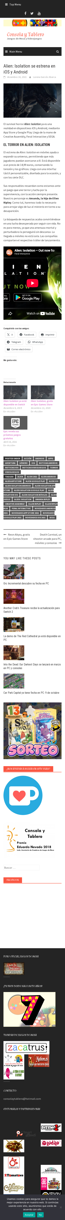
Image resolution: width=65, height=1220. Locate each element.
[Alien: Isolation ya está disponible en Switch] (15, 392)
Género (23, 463)
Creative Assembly (14, 504)
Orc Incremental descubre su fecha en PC (26, 583)
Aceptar (29, 1214)
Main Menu (15, 51)
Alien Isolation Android (18, 485)
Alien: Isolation (22, 499)
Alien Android (48, 476)
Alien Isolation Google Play (29, 490)
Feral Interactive (21, 508)
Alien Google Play (35, 481)
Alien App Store (13, 481)
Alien (20, 476)
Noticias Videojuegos (34, 467)
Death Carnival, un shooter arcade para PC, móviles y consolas (47, 539)
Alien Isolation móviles (34, 494)
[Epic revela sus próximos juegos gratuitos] (15, 423)
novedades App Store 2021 (25, 513)
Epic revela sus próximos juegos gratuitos (12, 435)
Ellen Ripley (34, 504)
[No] (60, 1207)
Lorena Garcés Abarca (44, 77)
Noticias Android (48, 463)
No (40, 1214)
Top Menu (15, 4)
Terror (54, 467)
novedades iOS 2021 (35, 517)
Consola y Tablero (25, 34)
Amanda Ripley (42, 499)
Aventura (10, 463)
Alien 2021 (32, 476)
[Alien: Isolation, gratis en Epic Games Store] (43, 392)
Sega (52, 517)
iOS (33, 463)
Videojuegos (12, 472)
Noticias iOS (11, 467)
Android (39, 458)
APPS (50, 458)
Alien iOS (53, 481)
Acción (27, 458)
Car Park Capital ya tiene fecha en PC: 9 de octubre (31, 692)
